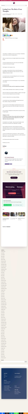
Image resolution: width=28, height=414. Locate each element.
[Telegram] (9, 35)
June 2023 (3, 312)
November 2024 (3, 285)
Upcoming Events (17, 387)
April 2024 (2, 296)
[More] (12, 35)
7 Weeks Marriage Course (7, 387)
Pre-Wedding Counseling (18, 376)
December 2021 (3, 341)
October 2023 (3, 306)
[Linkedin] (7, 35)
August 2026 (3, 251)
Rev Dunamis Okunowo (9, 157)
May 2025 (2, 275)
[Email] (11, 164)
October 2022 (3, 325)
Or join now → (18, 193)
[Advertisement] (14, 46)
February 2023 (3, 319)
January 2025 (3, 282)
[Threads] (10, 35)
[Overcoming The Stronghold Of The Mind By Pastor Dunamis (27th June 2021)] (6, 214)
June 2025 (2, 274)
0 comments (8, 14)
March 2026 (3, 259)
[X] (4, 35)
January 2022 (3, 340)
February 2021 (3, 357)
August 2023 (3, 309)
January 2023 (3, 320)
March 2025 (3, 278)
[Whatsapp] (6, 35)
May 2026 (2, 256)
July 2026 (2, 253)
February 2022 (3, 338)
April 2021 (2, 354)
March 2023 (3, 317)
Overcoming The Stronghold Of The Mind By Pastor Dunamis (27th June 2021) (6, 219)
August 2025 (3, 270)
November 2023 (3, 304)
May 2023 (2, 314)
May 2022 (2, 333)
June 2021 (2, 351)
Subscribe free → (14, 177)
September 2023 (3, 307)
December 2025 (3, 264)
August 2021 (3, 348)
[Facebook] (3, 35)
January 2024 (3, 301)
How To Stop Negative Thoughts (13, 218)
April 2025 (2, 277)
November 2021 (3, 343)
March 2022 (3, 336)
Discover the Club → (12, 193)
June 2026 (3, 254)
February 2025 (3, 280)
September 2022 (3, 327)
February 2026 (3, 261)
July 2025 (2, 272)
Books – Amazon (17, 391)
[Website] (10, 164)
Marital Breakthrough (17, 377)
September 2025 (3, 269)
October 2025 (3, 267)
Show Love (5, 376)
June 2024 (3, 293)
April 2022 (2, 335)
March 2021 (3, 356)
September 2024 (4, 288)
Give (4, 377)
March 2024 (3, 298)
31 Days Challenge (6, 388)
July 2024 (2, 291)
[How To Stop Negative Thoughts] (13, 214)
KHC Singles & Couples (7, 381)
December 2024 (3, 283)
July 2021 (2, 349)
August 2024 (3, 290)
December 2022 (3, 322)
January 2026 (3, 262)
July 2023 (2, 311)
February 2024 (3, 299)
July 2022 (2, 330)
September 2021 (3, 346)
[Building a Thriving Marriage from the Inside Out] (21, 214)
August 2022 (3, 328)
